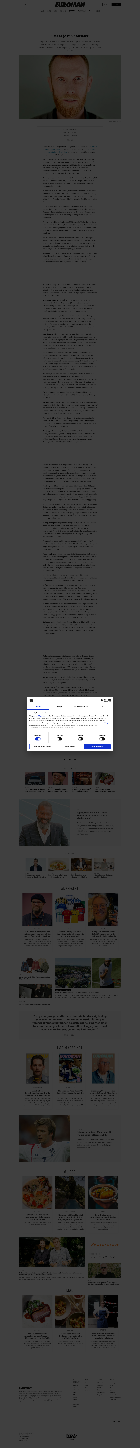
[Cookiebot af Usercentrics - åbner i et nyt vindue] (102, 700)
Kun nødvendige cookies (42, 746)
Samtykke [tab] (38, 706)
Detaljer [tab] (59, 706)
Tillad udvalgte (70, 746)
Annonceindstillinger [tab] (81, 706)
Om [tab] (102, 706)
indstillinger (105, 723)
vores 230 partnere (39, 716)
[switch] (59, 739)
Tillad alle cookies (97, 746)
